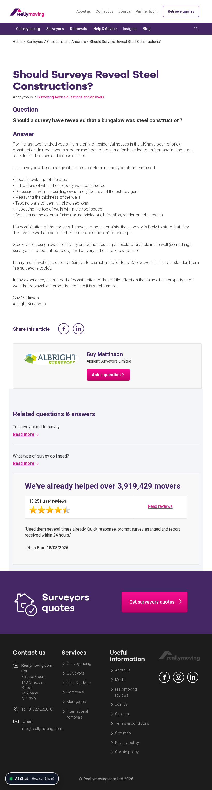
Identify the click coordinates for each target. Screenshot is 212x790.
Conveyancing (79, 663)
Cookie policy (127, 752)
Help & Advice (105, 29)
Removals (75, 692)
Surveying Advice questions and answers (70, 97)
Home (18, 42)
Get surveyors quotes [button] (152, 602)
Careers (122, 714)
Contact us (104, 11)
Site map (123, 733)
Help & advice (79, 682)
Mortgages (76, 702)
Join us (124, 11)
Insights (130, 29)
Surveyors (35, 42)
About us (83, 11)
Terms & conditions (132, 723)
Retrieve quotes (181, 11)
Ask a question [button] (106, 374)
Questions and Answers (66, 42)
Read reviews (160, 506)
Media (120, 679)
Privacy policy (127, 742)
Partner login (146, 11)
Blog (147, 29)
